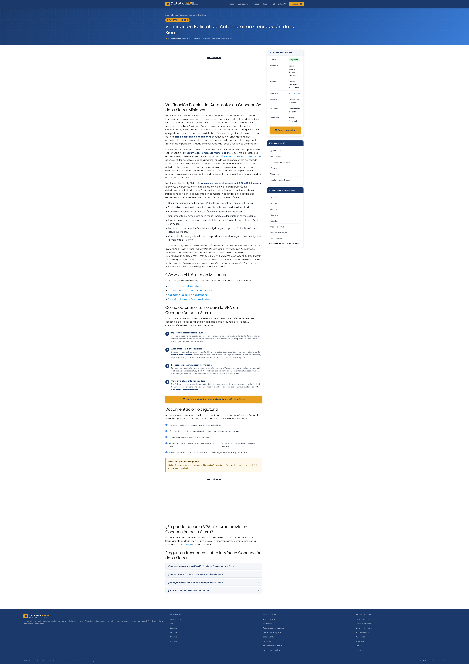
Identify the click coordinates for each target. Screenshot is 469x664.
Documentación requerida (280, 162)
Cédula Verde (275, 168)
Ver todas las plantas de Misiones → (285, 244)
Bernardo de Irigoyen (278, 233)
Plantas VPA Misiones (179, 15)
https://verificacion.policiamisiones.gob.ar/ (238, 156)
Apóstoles (274, 221)
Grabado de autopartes (272, 632)
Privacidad (360, 641)
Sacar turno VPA (362, 619)
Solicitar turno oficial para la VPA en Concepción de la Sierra (216, 399)
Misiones (273, 197)
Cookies (359, 646)
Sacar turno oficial (287, 130)
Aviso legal (360, 637)
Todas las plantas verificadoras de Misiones (190, 299)
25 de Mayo (274, 215)
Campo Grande (276, 238)
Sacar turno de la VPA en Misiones (185, 286)
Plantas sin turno (362, 632)
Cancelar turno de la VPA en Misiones (187, 294)
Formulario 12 (296, 4)
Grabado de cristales (271, 650)
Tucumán (173, 641)
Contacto (359, 650)
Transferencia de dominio (280, 180)
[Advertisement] (213, 78)
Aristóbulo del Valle (277, 227)
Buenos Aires (243, 4)
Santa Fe (266, 4)
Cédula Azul (274, 174)
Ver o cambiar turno (364, 628)
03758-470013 (183, 544)
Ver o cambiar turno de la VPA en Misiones (190, 290)
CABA (172, 623)
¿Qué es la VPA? (279, 4)
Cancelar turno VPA (363, 623)
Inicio (232, 4)
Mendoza (173, 637)
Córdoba (255, 4)
